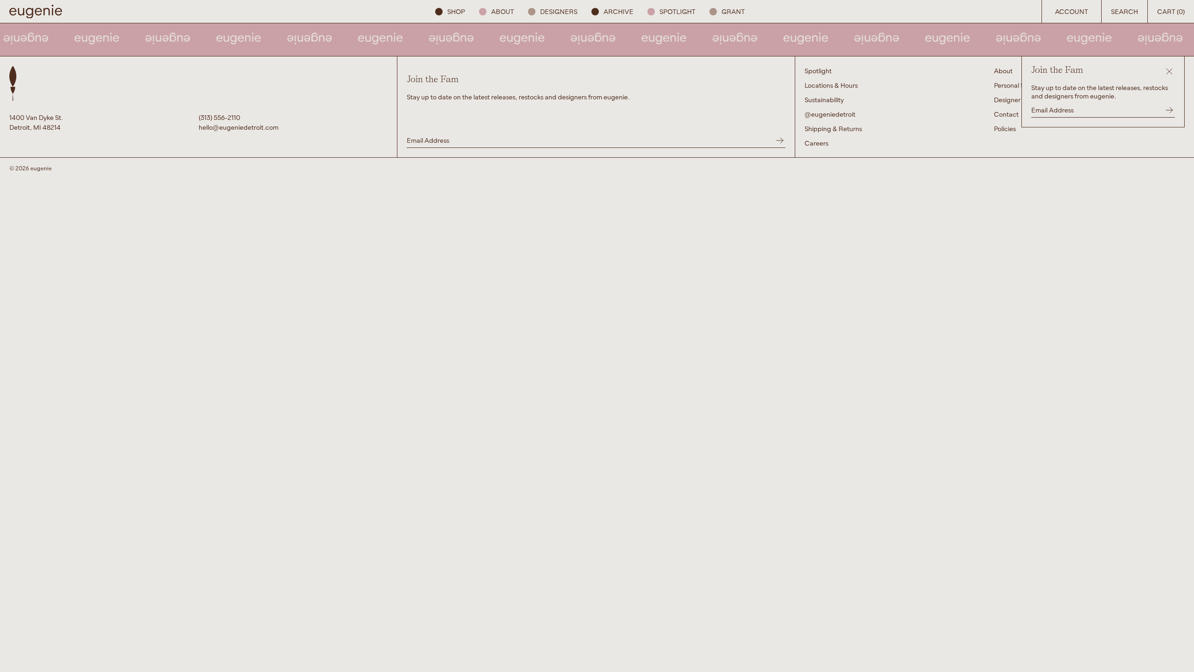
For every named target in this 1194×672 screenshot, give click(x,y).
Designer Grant (1016, 100)
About (502, 11)
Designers (558, 11)
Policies (1005, 129)
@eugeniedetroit (830, 114)
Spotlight (677, 11)
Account (1071, 11)
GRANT (733, 11)
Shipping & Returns (833, 129)
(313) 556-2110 (219, 117)
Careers (816, 143)
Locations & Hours (831, 85)
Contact (1006, 114)
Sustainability (824, 100)
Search (1124, 11)
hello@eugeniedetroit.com (238, 127)
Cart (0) (1171, 11)
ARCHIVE (618, 11)
